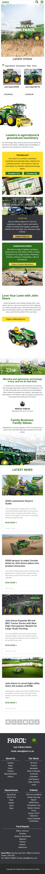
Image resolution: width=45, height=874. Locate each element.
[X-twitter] (19, 722)
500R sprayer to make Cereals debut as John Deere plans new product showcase (22, 563)
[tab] (3, 65)
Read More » (11, 523)
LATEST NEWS (22, 469)
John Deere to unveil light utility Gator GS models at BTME (22, 684)
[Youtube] (25, 722)
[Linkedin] (31, 722)
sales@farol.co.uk (25, 751)
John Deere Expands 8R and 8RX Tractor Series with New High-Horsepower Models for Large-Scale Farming (21, 624)
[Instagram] (14, 722)
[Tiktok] (37, 722)
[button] (41, 30)
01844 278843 (25, 747)
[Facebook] (8, 722)
